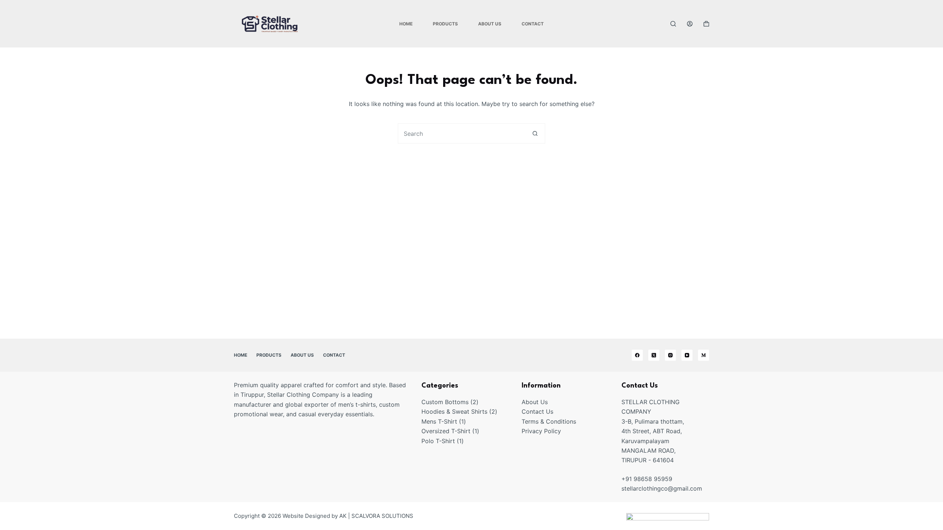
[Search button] (535, 133)
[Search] (673, 23)
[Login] (690, 23)
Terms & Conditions (549, 421)
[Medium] (703, 355)
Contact (533, 23)
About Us (489, 23)
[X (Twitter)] (653, 355)
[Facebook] (637, 355)
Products (445, 23)
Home (406, 23)
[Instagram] (670, 355)
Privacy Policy (541, 431)
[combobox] (461, 133)
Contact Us (537, 411)
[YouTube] (687, 355)
